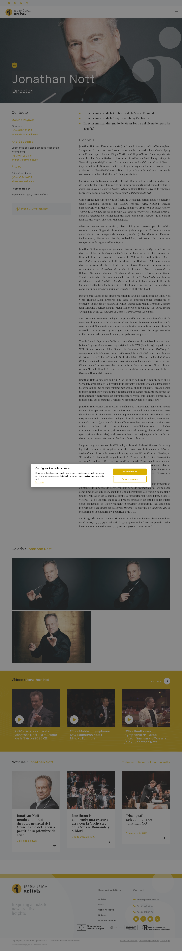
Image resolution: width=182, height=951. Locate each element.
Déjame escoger (130, 479)
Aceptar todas (130, 471)
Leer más (39, 482)
